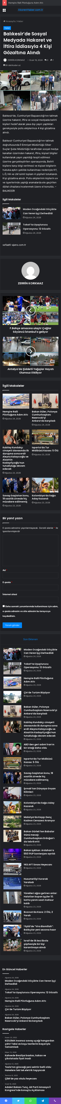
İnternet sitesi (10, 594)
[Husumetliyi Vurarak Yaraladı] (12, 883)
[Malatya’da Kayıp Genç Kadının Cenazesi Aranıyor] (12, 822)
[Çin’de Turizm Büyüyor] (12, 697)
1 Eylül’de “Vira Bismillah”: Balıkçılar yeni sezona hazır (40, 928)
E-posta (7, 582)
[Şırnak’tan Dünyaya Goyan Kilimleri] (12, 793)
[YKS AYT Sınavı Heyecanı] (12, 869)
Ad (5, 570)
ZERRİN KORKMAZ (16, 60)
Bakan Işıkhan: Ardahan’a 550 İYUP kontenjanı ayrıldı (39, 852)
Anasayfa (10, 21)
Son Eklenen (30, 639)
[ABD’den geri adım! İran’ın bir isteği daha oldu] (12, 749)
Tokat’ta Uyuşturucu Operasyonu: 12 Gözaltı (37, 665)
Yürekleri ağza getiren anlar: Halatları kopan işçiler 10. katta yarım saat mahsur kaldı (40, 898)
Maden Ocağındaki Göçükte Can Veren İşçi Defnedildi (40, 651)
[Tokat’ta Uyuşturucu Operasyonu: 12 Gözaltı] (11, 229)
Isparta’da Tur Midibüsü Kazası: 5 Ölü (45, 449)
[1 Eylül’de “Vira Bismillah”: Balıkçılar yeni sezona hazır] (12, 931)
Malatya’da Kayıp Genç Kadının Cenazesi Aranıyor (39, 819)
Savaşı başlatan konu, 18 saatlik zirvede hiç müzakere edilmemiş (16, 498)
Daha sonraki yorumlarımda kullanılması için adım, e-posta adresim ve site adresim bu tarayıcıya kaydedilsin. (30, 611)
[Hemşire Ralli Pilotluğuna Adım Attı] (16, 401)
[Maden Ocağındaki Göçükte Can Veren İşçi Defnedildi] (11, 213)
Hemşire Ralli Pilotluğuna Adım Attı (25, 2)
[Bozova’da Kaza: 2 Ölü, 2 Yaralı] (12, 916)
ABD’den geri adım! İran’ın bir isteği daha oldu (39, 746)
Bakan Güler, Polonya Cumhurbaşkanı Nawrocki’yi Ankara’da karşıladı (44, 416)
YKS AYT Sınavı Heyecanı (38, 864)
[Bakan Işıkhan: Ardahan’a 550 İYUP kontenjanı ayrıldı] (12, 855)
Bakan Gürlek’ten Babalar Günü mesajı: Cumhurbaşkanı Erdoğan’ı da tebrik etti (39, 836)
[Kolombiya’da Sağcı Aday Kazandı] (45, 485)
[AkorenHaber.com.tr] (31, 10)
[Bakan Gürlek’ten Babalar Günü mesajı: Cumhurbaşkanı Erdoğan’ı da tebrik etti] (12, 836)
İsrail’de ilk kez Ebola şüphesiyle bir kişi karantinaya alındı (36, 944)
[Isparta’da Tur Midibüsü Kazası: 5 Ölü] (45, 437)
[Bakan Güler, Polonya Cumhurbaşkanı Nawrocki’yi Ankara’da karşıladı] (45, 401)
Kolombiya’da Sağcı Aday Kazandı (44, 497)
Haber (20, 21)
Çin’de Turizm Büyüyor (37, 692)
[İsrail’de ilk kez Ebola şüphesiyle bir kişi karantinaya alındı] (12, 945)
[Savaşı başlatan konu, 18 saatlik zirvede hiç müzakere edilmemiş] (16, 485)
